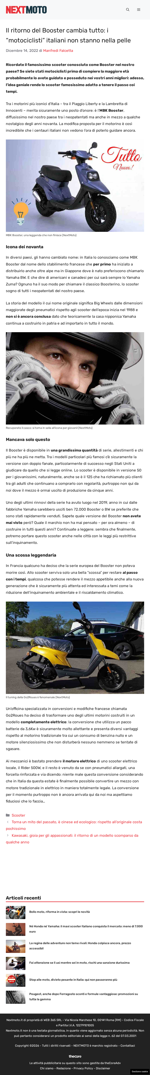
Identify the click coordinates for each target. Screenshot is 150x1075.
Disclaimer (103, 1068)
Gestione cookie (140, 1071)
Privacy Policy (83, 1068)
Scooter (18, 815)
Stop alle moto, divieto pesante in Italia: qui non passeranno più (73, 979)
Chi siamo (47, 1068)
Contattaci (128, 1045)
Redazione (63, 1068)
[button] (127, 10)
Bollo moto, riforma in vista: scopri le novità (59, 912)
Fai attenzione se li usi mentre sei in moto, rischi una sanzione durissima (79, 962)
